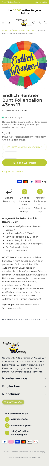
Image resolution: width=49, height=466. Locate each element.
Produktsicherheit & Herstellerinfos (21, 319)
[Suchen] (9, 23)
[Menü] (3, 23)
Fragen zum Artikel (12, 171)
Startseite (6, 30)
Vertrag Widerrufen (13, 402)
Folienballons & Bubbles (24, 30)
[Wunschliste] (34, 23)
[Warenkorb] (46, 23)
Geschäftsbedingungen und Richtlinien (24, 457)
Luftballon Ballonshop (19, 452)
